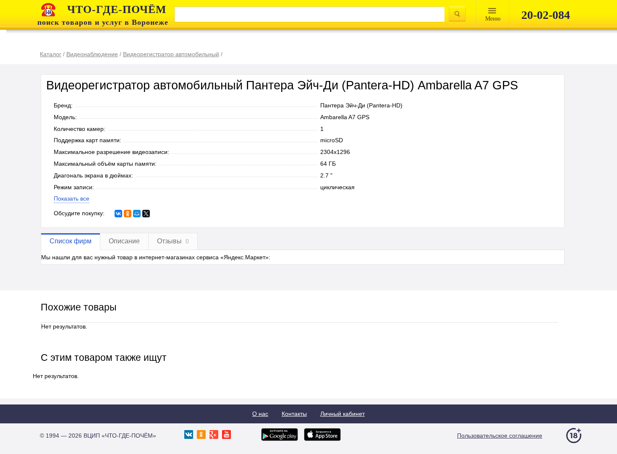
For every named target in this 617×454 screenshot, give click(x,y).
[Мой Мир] (137, 213)
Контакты (294, 413)
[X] (146, 213)
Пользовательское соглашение (499, 435)
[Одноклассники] (127, 213)
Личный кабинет (342, 413)
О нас (260, 413)
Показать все (71, 198)
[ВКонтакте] (118, 213)
